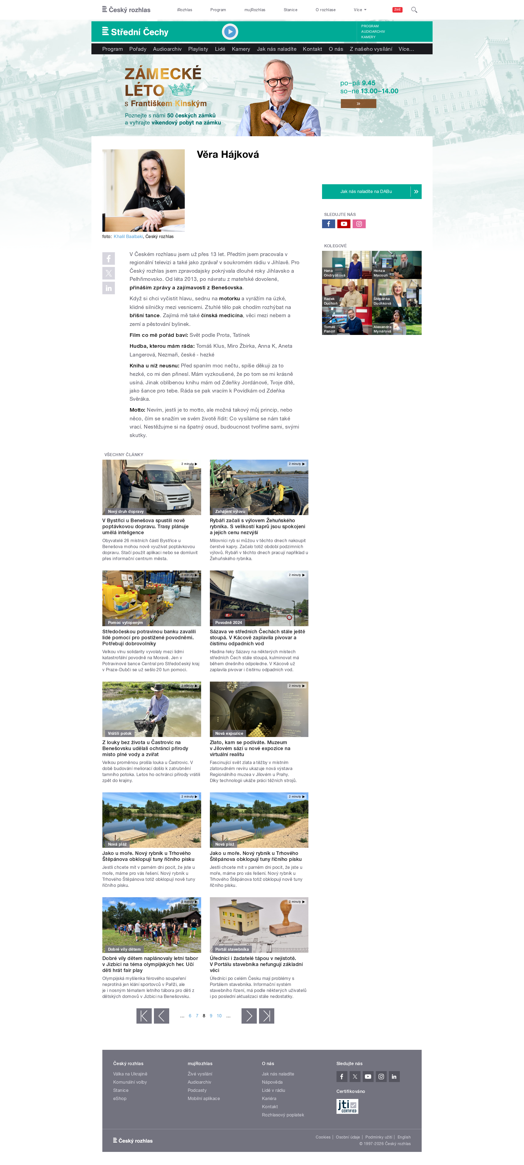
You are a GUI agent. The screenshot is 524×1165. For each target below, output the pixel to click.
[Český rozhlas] (126, 10)
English (404, 1137)
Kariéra (269, 1098)
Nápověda (272, 1082)
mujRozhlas (255, 10)
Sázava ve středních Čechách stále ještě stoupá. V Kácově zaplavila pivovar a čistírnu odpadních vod (257, 637)
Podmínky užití (378, 1137)
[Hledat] (414, 10)
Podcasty (197, 1090)
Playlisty (198, 49)
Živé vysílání (200, 1074)
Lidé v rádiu (273, 1090)
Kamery (368, 37)
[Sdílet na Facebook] (108, 258)
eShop (119, 1098)
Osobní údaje (348, 1137)
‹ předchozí (161, 1016)
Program (218, 10)
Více (406, 49)
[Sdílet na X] (108, 273)
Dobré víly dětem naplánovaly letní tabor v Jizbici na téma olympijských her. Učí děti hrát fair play (150, 964)
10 (219, 1015)
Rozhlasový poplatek (283, 1115)
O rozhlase (326, 10)
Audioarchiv (373, 32)
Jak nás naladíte (277, 49)
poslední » (266, 1016)
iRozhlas (184, 10)
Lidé (220, 49)
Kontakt (312, 49)
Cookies (323, 1137)
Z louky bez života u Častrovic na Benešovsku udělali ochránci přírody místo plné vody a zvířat (145, 748)
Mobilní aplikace (204, 1098)
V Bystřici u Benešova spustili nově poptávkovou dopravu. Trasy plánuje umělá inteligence (145, 526)
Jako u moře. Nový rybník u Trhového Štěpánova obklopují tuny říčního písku (148, 856)
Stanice (290, 10)
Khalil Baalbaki (128, 236)
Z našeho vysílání (371, 49)
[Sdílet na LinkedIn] (108, 288)
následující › (249, 1016)
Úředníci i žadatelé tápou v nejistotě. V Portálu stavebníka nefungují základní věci (256, 964)
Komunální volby (130, 1082)
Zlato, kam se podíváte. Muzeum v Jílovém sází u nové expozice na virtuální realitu (250, 748)
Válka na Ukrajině (130, 1074)
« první (144, 1016)
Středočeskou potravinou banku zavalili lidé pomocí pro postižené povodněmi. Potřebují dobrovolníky (149, 637)
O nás (336, 49)
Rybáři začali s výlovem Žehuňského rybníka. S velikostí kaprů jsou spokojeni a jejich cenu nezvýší (257, 526)
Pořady (138, 49)
